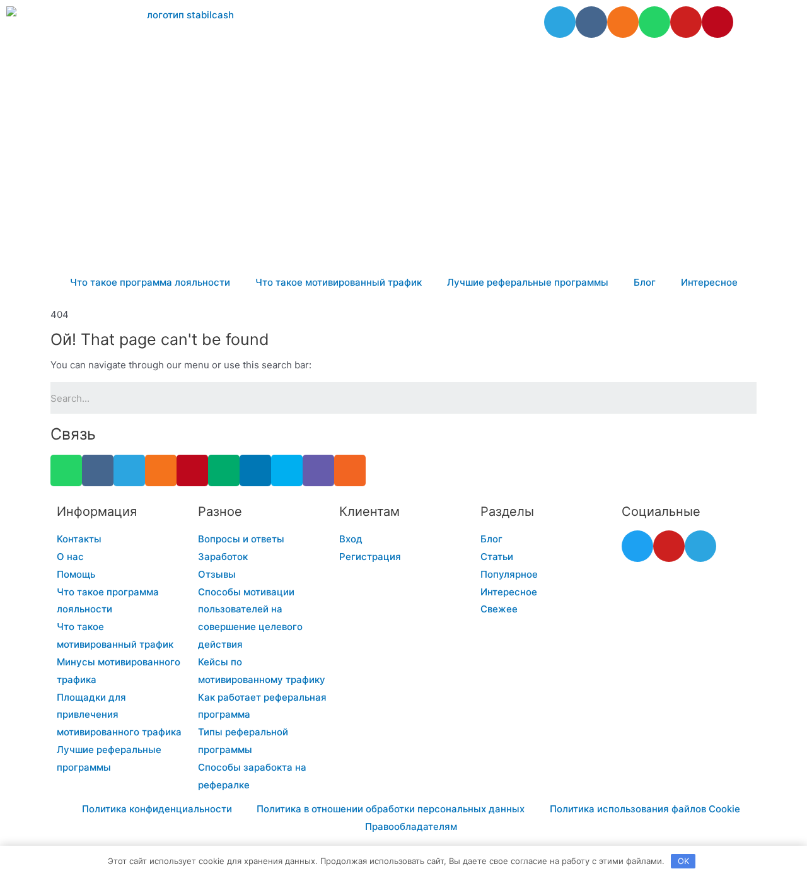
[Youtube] (686, 22)
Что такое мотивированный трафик (338, 282)
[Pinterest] (717, 22)
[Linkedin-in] (255, 470)
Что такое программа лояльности (150, 282)
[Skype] (287, 470)
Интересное (709, 282)
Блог (645, 282)
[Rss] (350, 470)
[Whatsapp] (654, 22)
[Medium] (224, 470)
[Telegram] (560, 22)
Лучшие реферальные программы (527, 282)
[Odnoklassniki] (623, 22)
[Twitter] (637, 546)
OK (683, 861)
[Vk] (591, 22)
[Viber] (318, 470)
